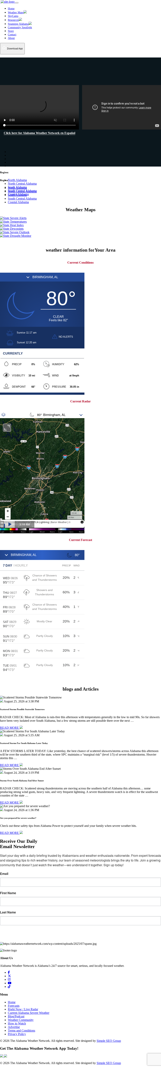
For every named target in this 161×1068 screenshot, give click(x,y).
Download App (14, 48)
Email (4, 873)
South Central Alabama (22, 198)
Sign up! (80, 936)
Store (11, 31)
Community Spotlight (20, 27)
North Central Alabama (22, 183)
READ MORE (10, 727)
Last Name (8, 912)
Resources (13, 20)
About (11, 38)
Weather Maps (16, 12)
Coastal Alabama (18, 202)
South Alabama (17, 187)
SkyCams (13, 16)
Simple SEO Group (109, 1040)
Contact (12, 34)
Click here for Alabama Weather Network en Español (39, 133)
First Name (8, 893)
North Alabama (17, 180)
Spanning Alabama (18, 23)
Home (11, 8)
